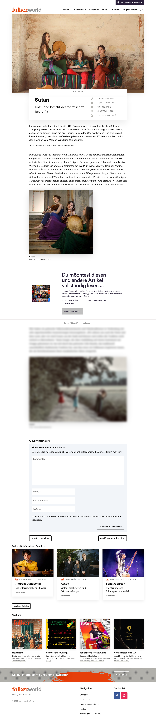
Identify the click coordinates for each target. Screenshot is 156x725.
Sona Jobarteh (115, 583)
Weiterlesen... (20, 592)
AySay (65, 583)
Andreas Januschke (28, 583)
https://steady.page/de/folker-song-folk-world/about (95, 659)
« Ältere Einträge (21, 606)
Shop (104, 9)
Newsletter (94, 9)
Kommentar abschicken (111, 526)
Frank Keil (69, 579)
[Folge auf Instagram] (124, 695)
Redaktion (79, 9)
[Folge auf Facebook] (117, 695)
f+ (98, 103)
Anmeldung (121, 675)
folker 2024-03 (107, 103)
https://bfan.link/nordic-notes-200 (128, 659)
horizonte (78, 91)
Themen (65, 9)
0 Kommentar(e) (104, 107)
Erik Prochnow (26, 579)
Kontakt (116, 9)
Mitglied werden (129, 9)
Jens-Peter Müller (105, 99)
